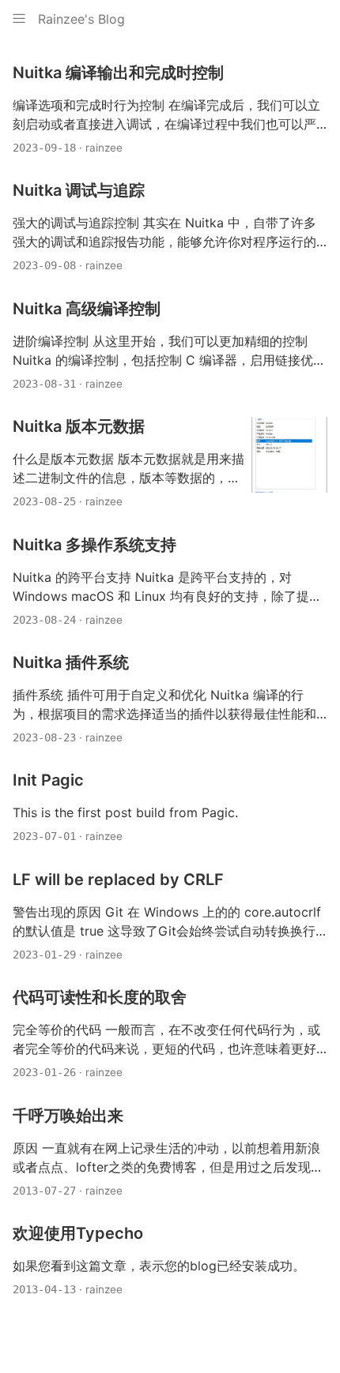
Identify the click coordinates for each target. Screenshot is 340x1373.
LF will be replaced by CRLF (118, 879)
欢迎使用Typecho (78, 1233)
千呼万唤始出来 (68, 1115)
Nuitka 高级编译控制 (87, 308)
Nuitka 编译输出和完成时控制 (118, 72)
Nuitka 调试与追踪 (79, 190)
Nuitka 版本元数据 (79, 426)
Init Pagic (48, 780)
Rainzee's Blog (81, 19)
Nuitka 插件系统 (71, 662)
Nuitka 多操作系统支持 (94, 544)
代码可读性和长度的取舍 (100, 997)
